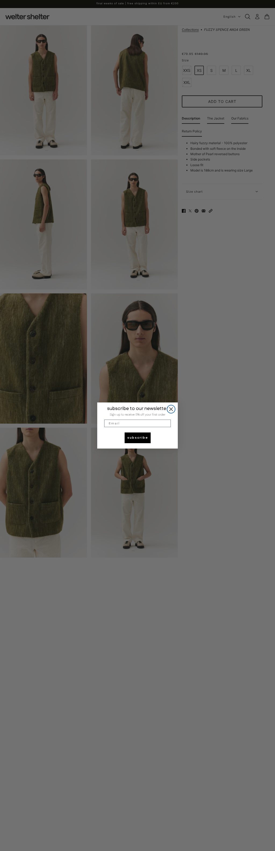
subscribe (137, 437)
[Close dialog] (171, 409)
